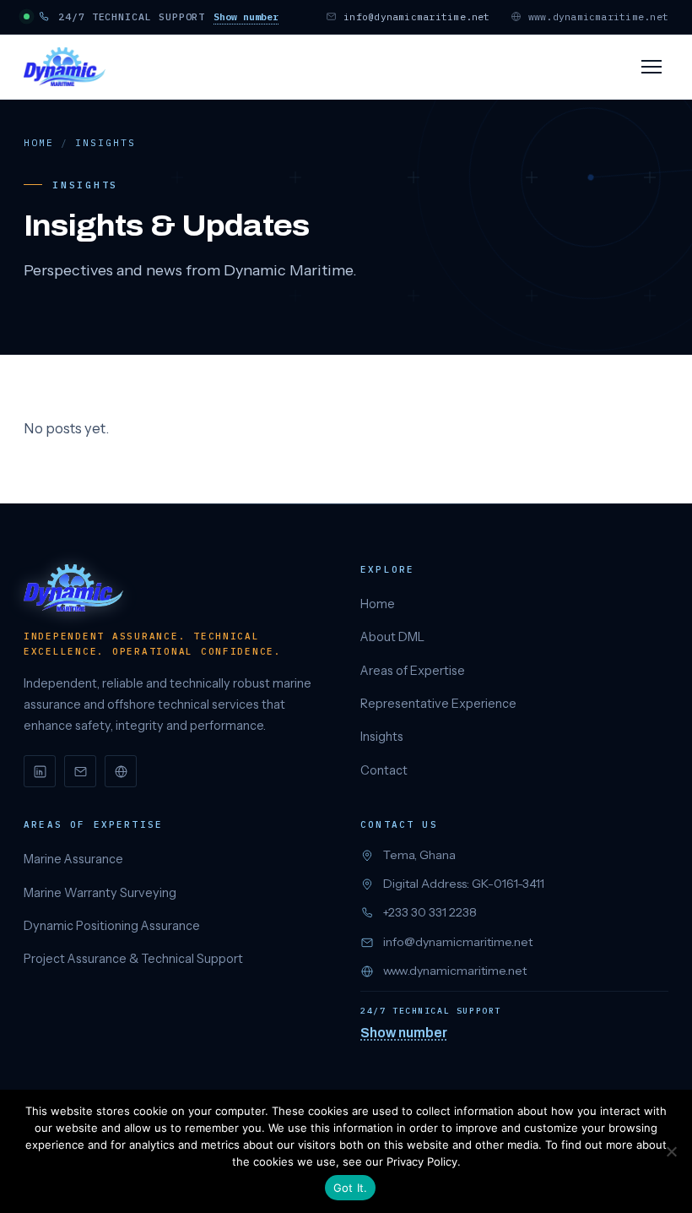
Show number (246, 16)
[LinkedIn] (40, 771)
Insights (381, 736)
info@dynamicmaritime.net (416, 16)
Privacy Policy (422, 1161)
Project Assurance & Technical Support (133, 958)
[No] (670, 1151)
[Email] (80, 771)
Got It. (350, 1187)
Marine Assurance (73, 859)
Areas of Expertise (412, 670)
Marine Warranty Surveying (100, 892)
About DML (392, 637)
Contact (384, 770)
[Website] (121, 771)
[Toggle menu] (651, 66)
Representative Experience (438, 703)
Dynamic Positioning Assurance (112, 925)
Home (39, 143)
